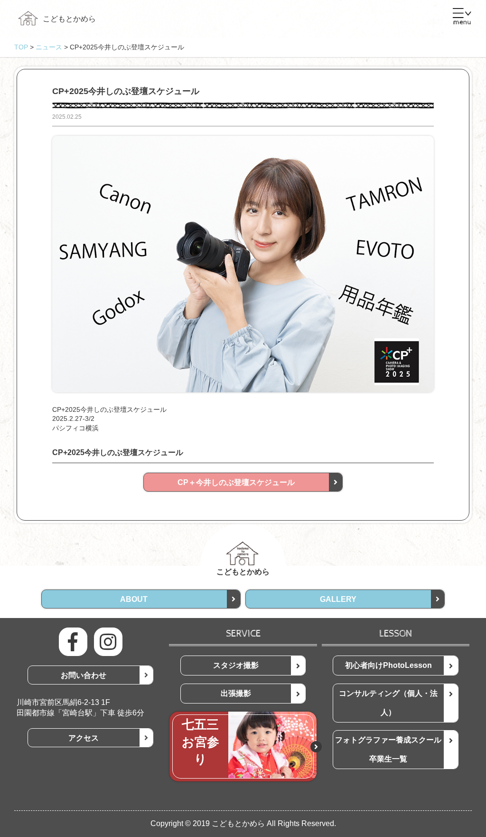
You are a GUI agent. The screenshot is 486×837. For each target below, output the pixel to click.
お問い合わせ (83, 675)
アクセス (83, 738)
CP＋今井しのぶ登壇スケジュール (236, 482)
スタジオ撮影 (236, 665)
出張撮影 (236, 693)
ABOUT (134, 599)
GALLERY (338, 599)
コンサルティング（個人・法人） (388, 702)
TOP (21, 47)
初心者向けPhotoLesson (388, 665)
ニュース (49, 47)
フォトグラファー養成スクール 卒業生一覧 (392, 749)
